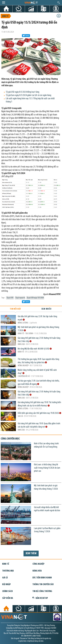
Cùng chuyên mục (10, 438)
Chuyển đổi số (24, 376)
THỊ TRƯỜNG (31, 11)
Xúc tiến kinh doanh (42, 578)
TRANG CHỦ (6, 11)
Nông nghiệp (23, 366)
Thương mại (8, 571)
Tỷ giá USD (10, 298)
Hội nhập (6, 584)
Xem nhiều (46, 309)
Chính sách (7, 591)
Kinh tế (5, 16)
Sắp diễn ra (7, 598)
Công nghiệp (38, 564)
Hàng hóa (37, 571)
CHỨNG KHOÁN (56, 11)
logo (31, 2)
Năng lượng (23, 323)
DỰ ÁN (43, 11)
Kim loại (21, 344)
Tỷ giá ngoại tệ (20, 298)
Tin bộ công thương (42, 591)
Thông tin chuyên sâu (43, 584)
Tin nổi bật (15, 309)
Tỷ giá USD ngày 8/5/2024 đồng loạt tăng (22, 92)
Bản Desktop (42, 598)
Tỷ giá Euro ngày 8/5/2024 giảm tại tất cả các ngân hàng (28, 95)
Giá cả (20, 416)
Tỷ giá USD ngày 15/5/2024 (35, 298)
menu (3, 2)
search (58, 2)
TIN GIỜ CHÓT (19, 11)
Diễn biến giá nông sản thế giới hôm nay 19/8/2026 (38, 413)
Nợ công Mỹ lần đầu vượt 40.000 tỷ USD (34, 349)
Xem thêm (31, 553)
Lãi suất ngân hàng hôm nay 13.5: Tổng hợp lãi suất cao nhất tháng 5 (30, 100)
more (24, 320)
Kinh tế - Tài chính (25, 334)
